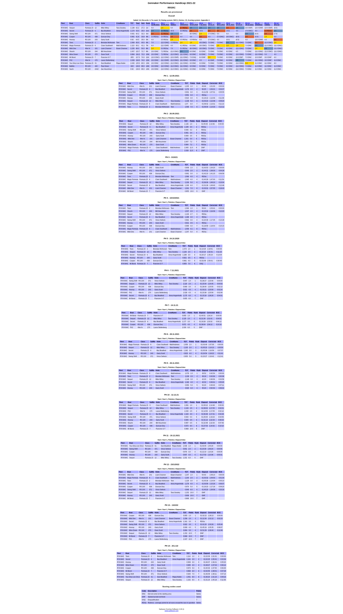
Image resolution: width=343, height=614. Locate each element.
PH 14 (276, 23)
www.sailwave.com (171, 611)
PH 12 (257, 23)
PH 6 (201, 23)
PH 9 (228, 23)
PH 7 (210, 23)
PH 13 (266, 23)
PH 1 (153, 23)
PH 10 (238, 23)
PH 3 (172, 23)
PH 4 (182, 23)
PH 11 (247, 23)
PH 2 (163, 23)
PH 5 (191, 23)
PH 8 (218, 23)
